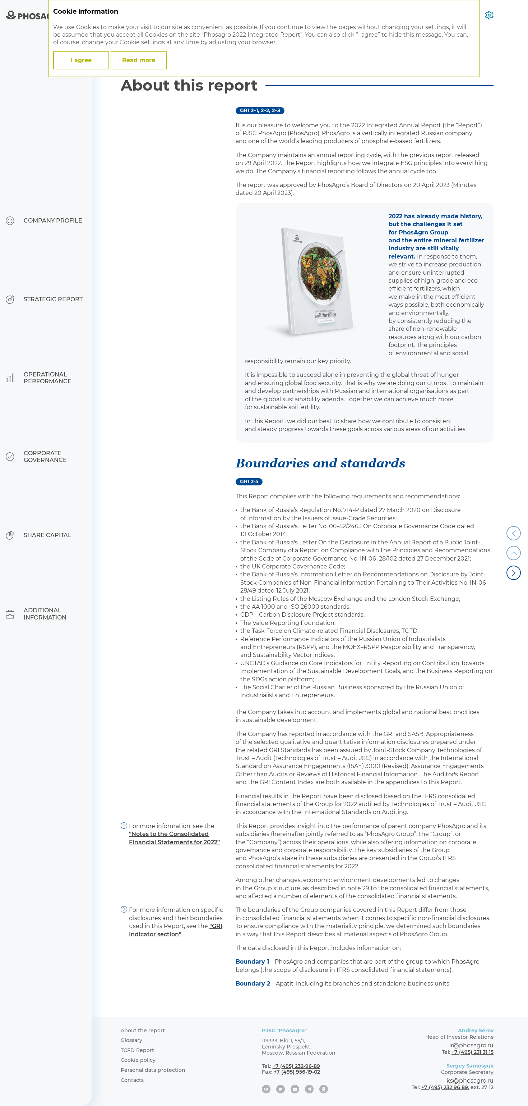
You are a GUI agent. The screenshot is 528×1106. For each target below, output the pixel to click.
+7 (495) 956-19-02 (297, 1072)
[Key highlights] (513, 573)
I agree (81, 60)
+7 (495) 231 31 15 (472, 1052)
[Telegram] (309, 1089)
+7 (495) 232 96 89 (444, 1087)
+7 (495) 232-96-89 (296, 1066)
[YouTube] (295, 1089)
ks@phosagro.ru (470, 1080)
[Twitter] (280, 1089)
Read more (138, 60)
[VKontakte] (266, 1089)
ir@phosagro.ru (471, 1045)
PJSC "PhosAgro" (284, 1030)
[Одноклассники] (323, 1089)
